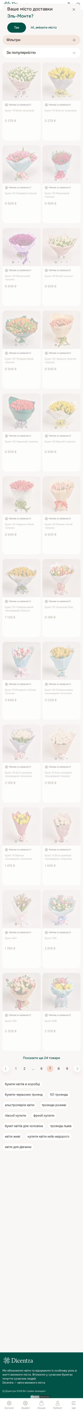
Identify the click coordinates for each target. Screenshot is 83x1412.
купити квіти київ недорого (49, 1136)
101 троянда (59, 1094)
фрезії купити (43, 1115)
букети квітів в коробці (22, 1084)
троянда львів (61, 1126)
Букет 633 (11, 1021)
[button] (16, 96)
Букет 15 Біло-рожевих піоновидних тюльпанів (58, 857)
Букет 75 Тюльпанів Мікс (59, 607)
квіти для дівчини (18, 1147)
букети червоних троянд (24, 1094)
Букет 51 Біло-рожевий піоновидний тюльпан (58, 774)
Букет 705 (50, 938)
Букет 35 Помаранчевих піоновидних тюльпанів (59, 691)
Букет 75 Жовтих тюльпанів (61, 110)
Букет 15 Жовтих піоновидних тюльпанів (18, 857)
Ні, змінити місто (44, 27)
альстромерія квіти (19, 1105)
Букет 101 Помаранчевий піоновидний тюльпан (19, 609)
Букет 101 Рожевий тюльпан (21, 193)
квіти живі (12, 1136)
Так (16, 27)
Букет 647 (11, 938)
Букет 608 (51, 1021)
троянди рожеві (54, 1105)
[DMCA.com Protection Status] (40, 1397)
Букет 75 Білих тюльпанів (19, 110)
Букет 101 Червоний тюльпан (21, 441)
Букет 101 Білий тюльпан (59, 276)
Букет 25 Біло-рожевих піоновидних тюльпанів (18, 774)
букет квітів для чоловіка (24, 1126)
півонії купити (15, 1115)
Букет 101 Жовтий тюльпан (60, 441)
